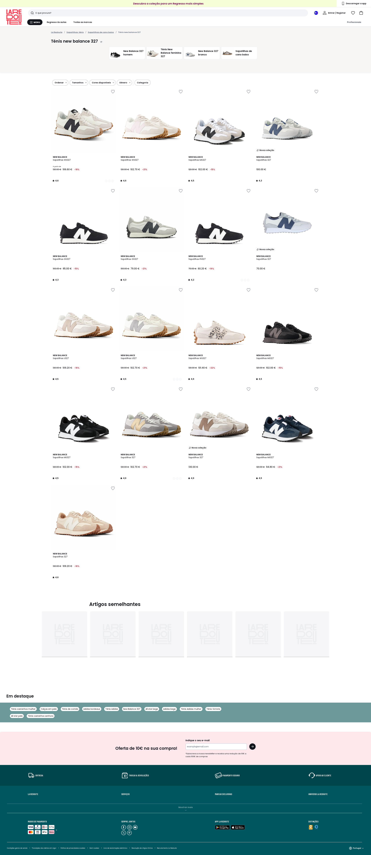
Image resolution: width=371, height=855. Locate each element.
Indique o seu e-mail (198, 740)
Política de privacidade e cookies (73, 848)
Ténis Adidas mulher (191, 709)
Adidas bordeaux (91, 709)
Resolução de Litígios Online (142, 848)
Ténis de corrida (70, 709)
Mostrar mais (185, 807)
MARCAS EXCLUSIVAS (223, 794)
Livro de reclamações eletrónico (115, 848)
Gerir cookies (94, 848)
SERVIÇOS (125, 794)
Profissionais (354, 22)
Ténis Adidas (111, 709)
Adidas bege (169, 709)
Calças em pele (49, 709)
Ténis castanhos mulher (23, 709)
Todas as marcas (82, 22)
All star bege (152, 709)
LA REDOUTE (33, 794)
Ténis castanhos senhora (40, 716)
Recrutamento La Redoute (167, 848)
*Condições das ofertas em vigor (44, 848)
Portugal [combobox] (357, 848)
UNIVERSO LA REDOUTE (318, 794)
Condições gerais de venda (17, 848)
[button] (361, 12)
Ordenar (59, 82)
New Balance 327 (131, 709)
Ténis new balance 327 (129, 32)
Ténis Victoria (213, 709)
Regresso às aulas (56, 22)
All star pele (17, 716)
